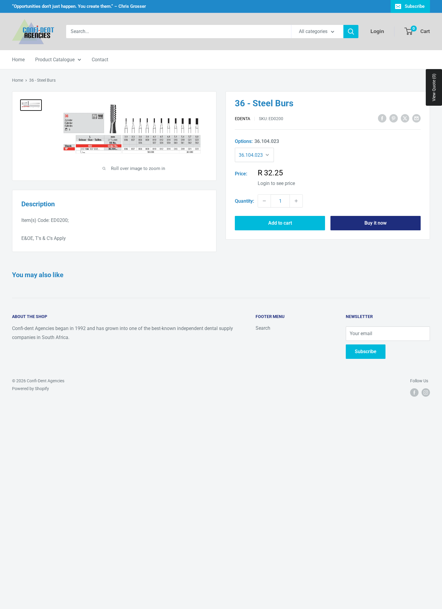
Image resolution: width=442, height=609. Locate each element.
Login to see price (276, 183)
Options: (257, 141)
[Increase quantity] (296, 201)
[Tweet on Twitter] (405, 118)
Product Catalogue (55, 59)
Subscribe (415, 6)
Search (263, 328)
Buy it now (375, 223)
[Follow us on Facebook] (414, 392)
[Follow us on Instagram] (426, 392)
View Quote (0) (433, 87)
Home (18, 59)
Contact (100, 59)
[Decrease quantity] (264, 201)
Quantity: (244, 201)
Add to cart (280, 223)
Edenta (242, 118)
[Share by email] (416, 118)
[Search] (350, 31)
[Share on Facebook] (382, 118)
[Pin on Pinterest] (393, 118)
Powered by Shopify (30, 388)
